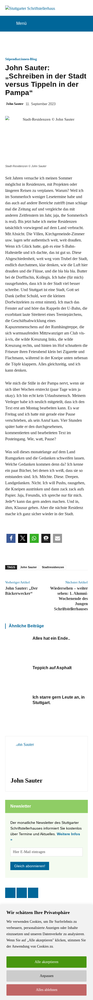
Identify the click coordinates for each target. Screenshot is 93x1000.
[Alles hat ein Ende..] (17, 648)
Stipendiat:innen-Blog (21, 59)
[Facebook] (10, 893)
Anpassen (46, 976)
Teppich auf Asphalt (52, 668)
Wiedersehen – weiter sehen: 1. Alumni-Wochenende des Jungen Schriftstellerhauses (69, 598)
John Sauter (15, 104)
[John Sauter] (26, 756)
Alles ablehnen (46, 990)
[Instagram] (22, 893)
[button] (11, 538)
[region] (46, 952)
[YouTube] (33, 893)
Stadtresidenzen (53, 567)
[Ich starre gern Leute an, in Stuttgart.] (17, 707)
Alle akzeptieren (46, 962)
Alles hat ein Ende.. (51, 638)
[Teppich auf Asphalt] (17, 677)
